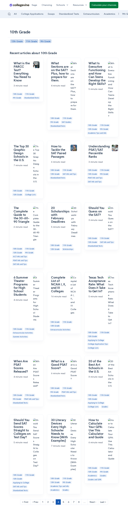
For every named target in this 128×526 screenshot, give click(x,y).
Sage (34, 4)
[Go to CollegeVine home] (19, 5)
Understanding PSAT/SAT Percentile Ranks (99, 151)
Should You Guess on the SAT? (96, 211)
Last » (103, 501)
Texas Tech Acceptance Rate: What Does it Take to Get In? (97, 284)
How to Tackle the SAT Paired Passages (58, 151)
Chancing (47, 4)
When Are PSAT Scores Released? (21, 366)
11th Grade (29, 94)
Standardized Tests (69, 13)
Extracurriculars (91, 13)
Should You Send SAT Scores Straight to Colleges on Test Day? (22, 428)
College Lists (30, 195)
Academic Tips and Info (97, 133)
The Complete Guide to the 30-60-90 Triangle (22, 215)
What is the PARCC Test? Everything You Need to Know (22, 71)
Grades (105, 407)
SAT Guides (66, 122)
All (15, 13)
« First (25, 501)
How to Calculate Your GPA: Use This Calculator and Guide (96, 428)
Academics (109, 13)
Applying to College (96, 340)
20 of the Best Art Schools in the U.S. (96, 366)
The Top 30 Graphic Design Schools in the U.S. (21, 153)
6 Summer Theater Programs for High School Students (21, 286)
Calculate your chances (104, 4)
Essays (51, 13)
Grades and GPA (94, 479)
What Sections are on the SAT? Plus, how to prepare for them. (60, 71)
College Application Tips (98, 344)
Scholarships (68, 249)
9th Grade (17, 98)
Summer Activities (20, 337)
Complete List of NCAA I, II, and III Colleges (58, 284)
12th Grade (92, 129)
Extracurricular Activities (23, 333)
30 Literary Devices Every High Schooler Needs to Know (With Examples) (59, 430)
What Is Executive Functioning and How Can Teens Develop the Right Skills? (97, 73)
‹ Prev (35, 501)
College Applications (32, 13)
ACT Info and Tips (20, 256)
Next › (93, 501)
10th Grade (17, 94)
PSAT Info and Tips (95, 178)
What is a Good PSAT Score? (59, 364)
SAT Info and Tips (69, 174)
